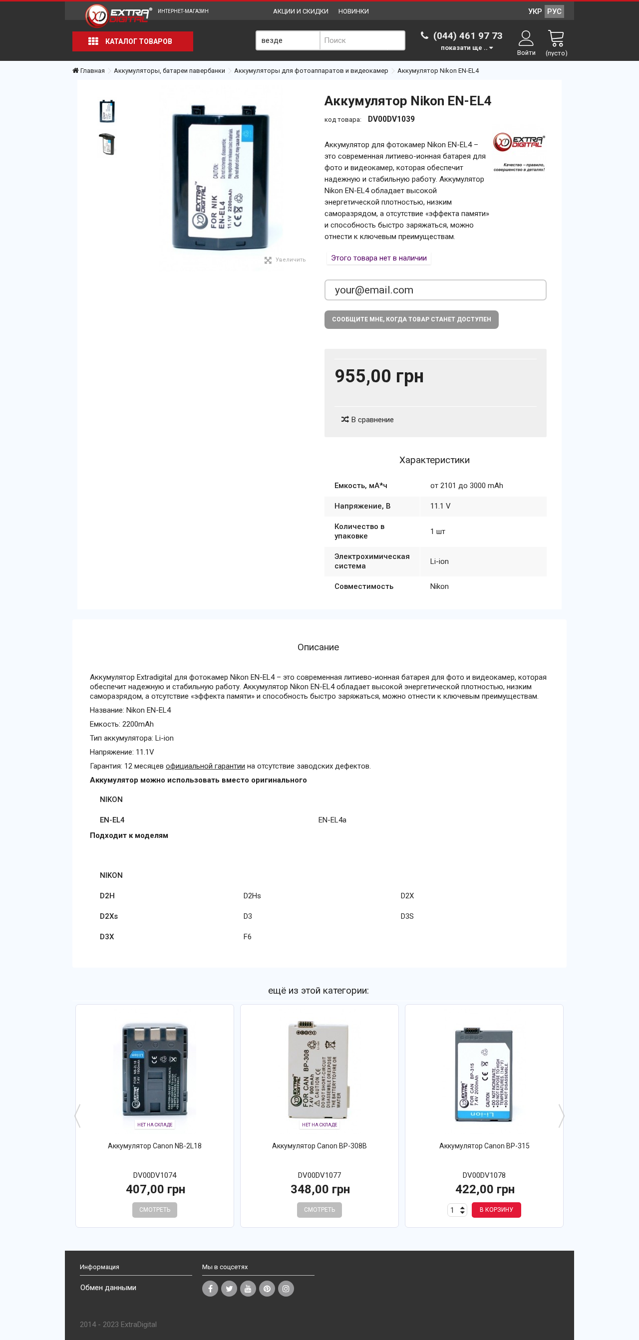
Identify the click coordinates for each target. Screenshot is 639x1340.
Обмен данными (108, 1287)
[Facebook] (210, 1289)
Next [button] (562, 1115)
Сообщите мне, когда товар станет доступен (411, 319)
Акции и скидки (300, 11)
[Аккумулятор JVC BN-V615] (154, 1071)
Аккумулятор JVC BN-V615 (155, 1146)
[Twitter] (229, 1289)
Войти (526, 52)
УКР (535, 11)
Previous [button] (77, 1115)
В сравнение (372, 419)
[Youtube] (248, 1289)
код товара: (342, 119)
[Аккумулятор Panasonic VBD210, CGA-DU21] (484, 1071)
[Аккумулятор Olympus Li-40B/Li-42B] (319, 1071)
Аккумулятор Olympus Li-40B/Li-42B (319, 1146)
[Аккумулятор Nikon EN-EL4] (107, 111)
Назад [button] (133, 178)
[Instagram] (286, 1289)
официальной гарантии (205, 766)
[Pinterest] (267, 1289)
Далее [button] (309, 178)
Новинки (353, 11)
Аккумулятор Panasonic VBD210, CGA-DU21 (484, 1146)
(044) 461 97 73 (467, 35)
